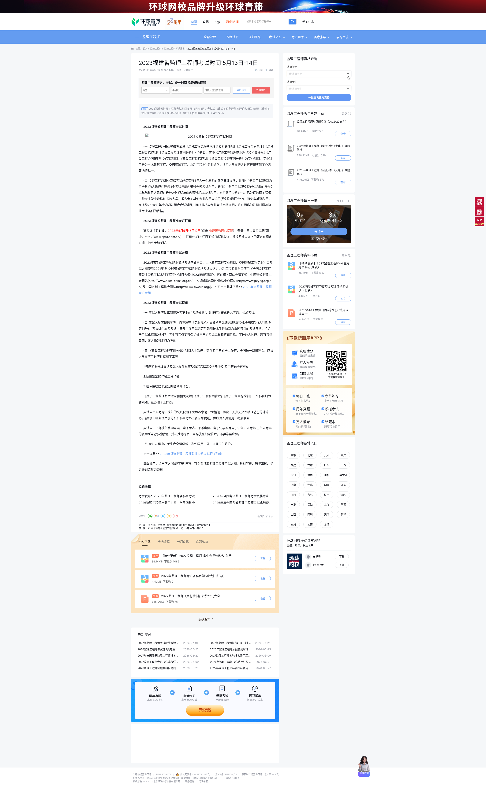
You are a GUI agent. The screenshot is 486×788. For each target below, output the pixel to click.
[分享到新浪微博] (175, 516)
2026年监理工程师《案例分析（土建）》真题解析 (323, 147)
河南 (293, 484)
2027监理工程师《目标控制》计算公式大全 (190, 596)
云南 (310, 524)
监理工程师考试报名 (174, 48)
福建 (293, 465)
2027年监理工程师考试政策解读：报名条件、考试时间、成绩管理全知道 (158, 642)
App (217, 22)
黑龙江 (343, 475)
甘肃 (310, 465)
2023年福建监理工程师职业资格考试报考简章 (191, 454)
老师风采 (255, 37)
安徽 (293, 455)
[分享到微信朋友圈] (156, 516)
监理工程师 (151, 37)
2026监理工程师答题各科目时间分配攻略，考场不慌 (158, 668)
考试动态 (275, 37)
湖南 (326, 484)
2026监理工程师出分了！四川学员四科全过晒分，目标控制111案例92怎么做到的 (193, 503)
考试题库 (298, 37)
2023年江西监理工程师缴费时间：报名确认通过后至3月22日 (179, 525)
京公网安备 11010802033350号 (195, 774)
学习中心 (308, 22)
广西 (343, 465)
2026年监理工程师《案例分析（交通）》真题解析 (323, 171)
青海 (310, 504)
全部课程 (210, 37)
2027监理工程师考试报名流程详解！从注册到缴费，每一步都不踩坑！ (158, 661)
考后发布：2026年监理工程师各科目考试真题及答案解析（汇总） (183, 496)
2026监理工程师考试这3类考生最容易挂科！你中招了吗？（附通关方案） (158, 649)
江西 (293, 494)
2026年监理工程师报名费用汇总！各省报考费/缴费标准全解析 (231, 661)
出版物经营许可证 (142, 774)
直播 (206, 22)
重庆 (343, 455)
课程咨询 (479, 202)
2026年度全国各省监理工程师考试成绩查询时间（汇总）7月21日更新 (260, 503)
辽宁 (326, 494)
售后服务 (479, 212)
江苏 (343, 484)
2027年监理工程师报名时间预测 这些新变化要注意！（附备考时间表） (230, 642)
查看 (262, 558)
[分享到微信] (150, 516)
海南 (310, 475)
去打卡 (318, 232)
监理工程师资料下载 (302, 255)
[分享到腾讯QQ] (162, 516)
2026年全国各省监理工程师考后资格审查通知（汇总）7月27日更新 (259, 496)
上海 (326, 504)
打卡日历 (342, 201)
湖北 (310, 484)
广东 (326, 465)
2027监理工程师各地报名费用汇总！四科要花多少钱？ (231, 655)
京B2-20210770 (163, 774)
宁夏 (293, 504)
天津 (326, 514)
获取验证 (241, 90)
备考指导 (320, 37)
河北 (326, 475)
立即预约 (260, 90)
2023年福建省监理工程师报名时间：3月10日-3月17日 (176, 528)
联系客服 (189, 781)
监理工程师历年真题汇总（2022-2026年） (322, 121)
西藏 (293, 524)
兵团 (326, 455)
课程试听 (232, 37)
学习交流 (342, 37)
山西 (293, 514)
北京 (310, 455)
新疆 (343, 514)
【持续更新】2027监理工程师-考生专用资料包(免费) (196, 556)
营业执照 (203, 781)
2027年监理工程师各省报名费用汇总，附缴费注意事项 (231, 668)
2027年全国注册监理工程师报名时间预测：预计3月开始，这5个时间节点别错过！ (158, 655)
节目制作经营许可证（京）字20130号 (260, 774)
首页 (194, 22)
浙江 (326, 524)
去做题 (205, 709)
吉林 (310, 494)
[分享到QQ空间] (169, 516)
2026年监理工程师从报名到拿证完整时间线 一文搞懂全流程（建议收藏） (231, 649)
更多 (344, 113)
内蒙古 (343, 494)
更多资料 (204, 619)
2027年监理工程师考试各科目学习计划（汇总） (193, 576)
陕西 (343, 504)
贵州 (293, 475)
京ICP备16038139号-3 (226, 774)
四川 (310, 514)
